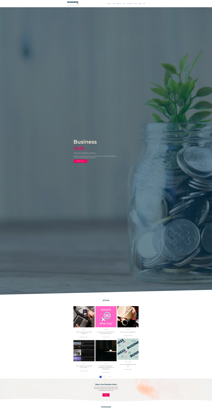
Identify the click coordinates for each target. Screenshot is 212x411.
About (124, 3)
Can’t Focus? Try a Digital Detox (128, 332)
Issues (114, 3)
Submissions (129, 3)
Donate (139, 3)
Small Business (128, 361)
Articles (108, 3)
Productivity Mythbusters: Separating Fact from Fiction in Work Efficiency (106, 367)
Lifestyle (84, 329)
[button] (110, 3)
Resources (119, 3)
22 (109, 376)
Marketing (106, 329)
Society (84, 363)
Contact (135, 3)
